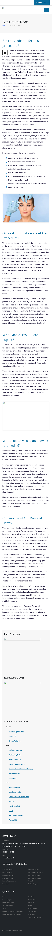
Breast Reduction (15, 741)
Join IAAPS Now (7, 905)
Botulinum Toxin (15, 792)
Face (7, 783)
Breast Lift (12, 736)
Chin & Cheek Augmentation (19, 797)
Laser (11, 811)
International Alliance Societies (12, 911)
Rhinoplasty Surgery (16, 815)
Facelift (11, 801)
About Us (31, 897)
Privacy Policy (32, 908)
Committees (32, 911)
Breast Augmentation (16, 732)
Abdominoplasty (15, 755)
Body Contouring (15, 759)
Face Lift (30, 881)
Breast (8, 727)
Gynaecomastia (14, 773)
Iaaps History (32, 914)
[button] (46, 10)
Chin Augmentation (34, 878)
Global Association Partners (11, 914)
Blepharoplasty (14, 787)
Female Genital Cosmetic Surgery (21, 769)
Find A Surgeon (7, 900)
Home (4, 897)
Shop (4, 908)
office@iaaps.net (8, 858)
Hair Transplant (14, 806)
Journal (30, 905)
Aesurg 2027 (32, 900)
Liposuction (13, 778)
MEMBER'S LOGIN (41, 2)
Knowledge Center (8, 903)
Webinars (31, 903)
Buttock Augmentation (17, 764)
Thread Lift (13, 820)
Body (7, 745)
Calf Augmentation (15, 750)
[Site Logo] (8, 10)
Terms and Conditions (35, 917)
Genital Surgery (33, 884)
